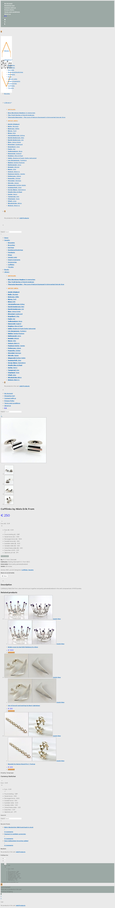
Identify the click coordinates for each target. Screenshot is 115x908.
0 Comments (8, 832)
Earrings (11, 247)
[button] (1, 416)
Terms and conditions (12, 12)
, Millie (13, 297)
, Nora (15, 321)
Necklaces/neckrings (15, 250)
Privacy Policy (9, 10)
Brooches (11, 245)
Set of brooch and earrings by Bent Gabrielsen (24, 705)
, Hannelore (17, 363)
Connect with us (10, 7)
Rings (10, 255)
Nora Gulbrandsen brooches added (16, 841)
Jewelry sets (12, 257)
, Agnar (13, 355)
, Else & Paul (15, 326)
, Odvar (14, 348)
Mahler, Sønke (16, 346)
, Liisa (12, 375)
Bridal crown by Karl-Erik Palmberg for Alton (23, 647)
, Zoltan (14, 350)
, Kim (12, 341)
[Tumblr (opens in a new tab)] (4, 24)
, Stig (13, 316)
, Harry (12, 368)
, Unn (13, 370)
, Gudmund (15, 314)
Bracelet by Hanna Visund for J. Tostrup (21, 764)
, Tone (13, 372)
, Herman (14, 353)
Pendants (11, 252)
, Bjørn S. (14, 343)
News (6, 238)
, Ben (16, 307)
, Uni (16, 309)
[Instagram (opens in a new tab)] (4, 22)
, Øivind (13, 338)
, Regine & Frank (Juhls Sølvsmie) (21, 328)
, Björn (15, 377)
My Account (8, 3)
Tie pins (11, 267)
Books (6, 269)
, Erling (16, 304)
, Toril (12, 299)
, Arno (14, 336)
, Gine (14, 360)
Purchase (4, 556)
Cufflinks (11, 264)
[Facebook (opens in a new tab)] (5, 19)
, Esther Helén (16, 358)
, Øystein (13, 294)
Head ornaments (14, 260)
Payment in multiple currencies (15, 834)
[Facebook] (5, 858)
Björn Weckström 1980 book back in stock (18, 827)
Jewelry (7, 240)
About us (7, 14)
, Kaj (11, 319)
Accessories (12, 262)
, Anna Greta (14, 311)
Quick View (57, 619)
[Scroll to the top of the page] (1, 884)
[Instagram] (4, 861)
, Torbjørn (17, 331)
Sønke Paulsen (16, 333)
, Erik (11, 302)
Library (6, 272)
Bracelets (11, 243)
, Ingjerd (14, 324)
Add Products (24, 218)
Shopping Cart (9, 5)
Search (3, 232)
